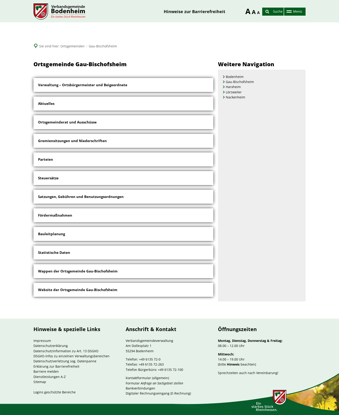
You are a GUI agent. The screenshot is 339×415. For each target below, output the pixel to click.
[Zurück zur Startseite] (59, 11)
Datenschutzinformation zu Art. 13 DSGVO (65, 351)
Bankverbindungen (140, 388)
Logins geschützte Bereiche (54, 392)
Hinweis (233, 364)
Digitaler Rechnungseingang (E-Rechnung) (158, 393)
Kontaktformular (138, 378)
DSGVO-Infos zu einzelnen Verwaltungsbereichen (71, 356)
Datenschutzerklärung (50, 345)
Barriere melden (46, 371)
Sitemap (39, 382)
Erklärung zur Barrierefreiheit (56, 366)
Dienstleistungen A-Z (49, 377)
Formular (154, 383)
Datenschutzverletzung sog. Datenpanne (64, 361)
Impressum (42, 340)
